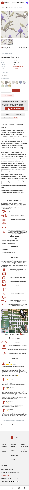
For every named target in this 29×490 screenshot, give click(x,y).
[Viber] (16, 481)
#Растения (7, 114)
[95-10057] (9, 82)
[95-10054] (2, 82)
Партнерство (14, 455)
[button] (21, 331)
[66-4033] (9, 85)
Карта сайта (24, 451)
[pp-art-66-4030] (20, 82)
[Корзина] (19, 488)
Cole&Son (15, 68)
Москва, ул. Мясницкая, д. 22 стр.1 (10, 472)
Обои (7, 7)
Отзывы (23, 444)
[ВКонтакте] (9, 481)
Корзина (3, 444)
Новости (13, 446)
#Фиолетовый (7, 117)
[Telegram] (13, 481)
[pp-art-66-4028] (2, 85)
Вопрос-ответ (24, 446)
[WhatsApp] (18, 481)
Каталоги (3, 449)
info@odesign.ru (5, 475)
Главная (3, 7)
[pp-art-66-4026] (6, 85)
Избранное (4, 446)
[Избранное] (12, 488)
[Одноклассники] (11, 481)
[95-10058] (16, 82)
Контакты (13, 444)
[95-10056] (6, 82)
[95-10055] (13, 82)
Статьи (12, 453)
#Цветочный (19, 114)
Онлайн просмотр (16, 108)
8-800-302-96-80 (18, 2)
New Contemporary (18, 66)
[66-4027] (24, 82)
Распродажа (24, 449)
